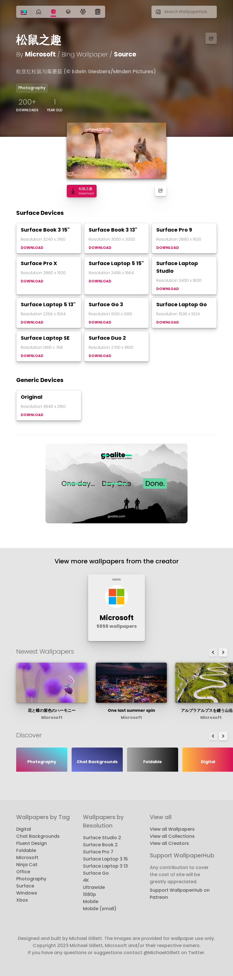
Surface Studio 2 (102, 837)
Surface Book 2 (100, 844)
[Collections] (68, 12)
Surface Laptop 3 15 (105, 859)
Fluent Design (31, 843)
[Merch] (97, 12)
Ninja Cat (27, 864)
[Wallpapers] (53, 12)
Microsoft (40, 54)
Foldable (26, 850)
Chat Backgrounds (38, 836)
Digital (23, 829)
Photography (31, 88)
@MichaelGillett (161, 952)
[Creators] (83, 12)
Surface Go (96, 873)
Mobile (90, 901)
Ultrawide (94, 887)
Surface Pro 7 (98, 852)
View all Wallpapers (172, 829)
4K (86, 880)
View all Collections (172, 836)
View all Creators (169, 843)
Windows (26, 893)
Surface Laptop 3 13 (105, 866)
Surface (25, 886)
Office (23, 871)
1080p (89, 894)
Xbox (22, 900)
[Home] (23, 12)
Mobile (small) (99, 908)
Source (125, 54)
